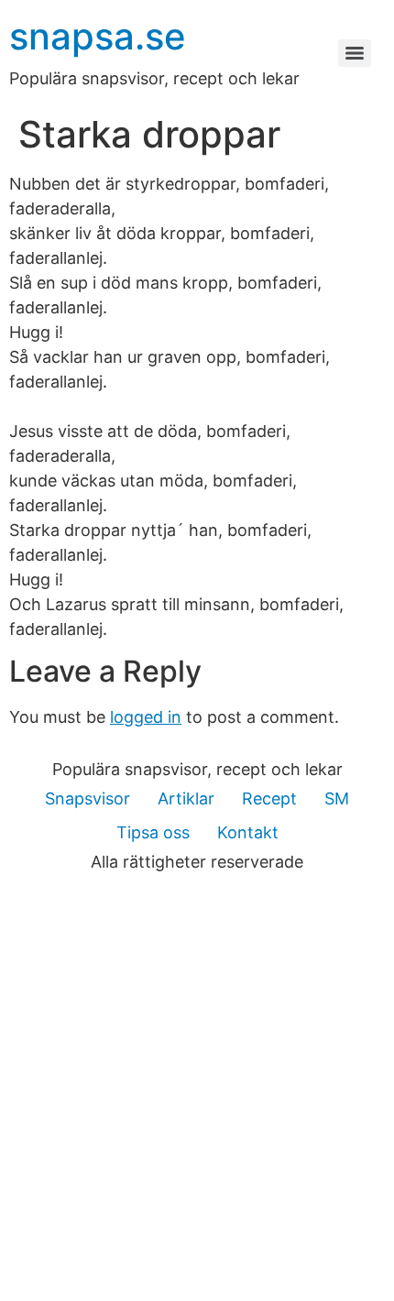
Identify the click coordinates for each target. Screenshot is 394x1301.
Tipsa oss (153, 832)
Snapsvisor (87, 798)
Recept (269, 798)
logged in (145, 717)
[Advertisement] (197, 1095)
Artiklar (186, 798)
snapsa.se (97, 36)
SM (336, 798)
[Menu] (354, 53)
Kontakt (248, 832)
